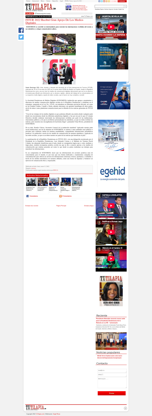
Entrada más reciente (31, 205)
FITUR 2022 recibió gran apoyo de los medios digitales (54, 21)
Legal (61, 1)
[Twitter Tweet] (21, 39)
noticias (33, 168)
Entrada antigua (89, 205)
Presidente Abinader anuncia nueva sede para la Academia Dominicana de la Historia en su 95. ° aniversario (110, 321)
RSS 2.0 (55, 170)
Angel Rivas (56, 414)
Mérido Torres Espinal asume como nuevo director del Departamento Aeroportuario (109, 357)
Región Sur (121, 9)
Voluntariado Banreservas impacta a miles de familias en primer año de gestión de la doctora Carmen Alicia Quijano (79, 7)
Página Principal (61, 205)
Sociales (116, 9)
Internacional (35, 1)
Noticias (28, 1)
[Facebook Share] (21, 32)
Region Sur (55, 1)
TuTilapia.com (40, 414)
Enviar (111, 393)
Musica (42, 1)
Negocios (111, 9)
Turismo (48, 1)
